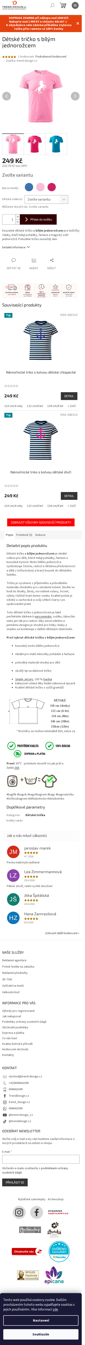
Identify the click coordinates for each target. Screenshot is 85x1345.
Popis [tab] (9, 535)
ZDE (16, 768)
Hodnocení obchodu (15, 1049)
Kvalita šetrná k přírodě (17, 1044)
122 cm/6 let (35, 406)
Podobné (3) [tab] (24, 535)
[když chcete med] (54, 1230)
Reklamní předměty (15, 973)
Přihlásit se (15, 1182)
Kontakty (8, 1055)
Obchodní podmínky (15, 1027)
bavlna (47, 679)
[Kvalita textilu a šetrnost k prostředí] (38, 746)
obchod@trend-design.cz (25, 1076)
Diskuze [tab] (40, 535)
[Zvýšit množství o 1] (17, 216)
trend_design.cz (19, 1102)
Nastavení (41, 1320)
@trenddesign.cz (20, 1121)
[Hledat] (52, 5)
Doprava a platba (13, 1033)
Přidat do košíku (41, 219)
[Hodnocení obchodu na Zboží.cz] (28, 1251)
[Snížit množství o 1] (17, 221)
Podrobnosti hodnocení (51, 57)
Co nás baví (9, 1038)
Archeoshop (56, 1199)
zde (55, 1309)
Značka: (21, 61)
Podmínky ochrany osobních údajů (24, 1022)
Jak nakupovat (11, 1016)
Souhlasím (40, 1334)
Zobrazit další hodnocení (61, 933)
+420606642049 (19, 1083)
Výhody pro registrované (18, 1011)
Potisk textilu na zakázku (18, 967)
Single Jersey (24, 679)
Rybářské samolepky (32, 1199)
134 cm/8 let (55, 406)
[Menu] (75, 5)
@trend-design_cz (21, 1115)
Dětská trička (35, 815)
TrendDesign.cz (19, 1096)
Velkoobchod (10, 992)
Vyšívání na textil (13, 986)
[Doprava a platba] (27, 753)
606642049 (15, 1089)
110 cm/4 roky (13, 406)
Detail (69, 396)
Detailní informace (14, 247)
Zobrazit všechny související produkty (41, 522)
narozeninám (43, 616)
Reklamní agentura (14, 960)
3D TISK (7, 980)
